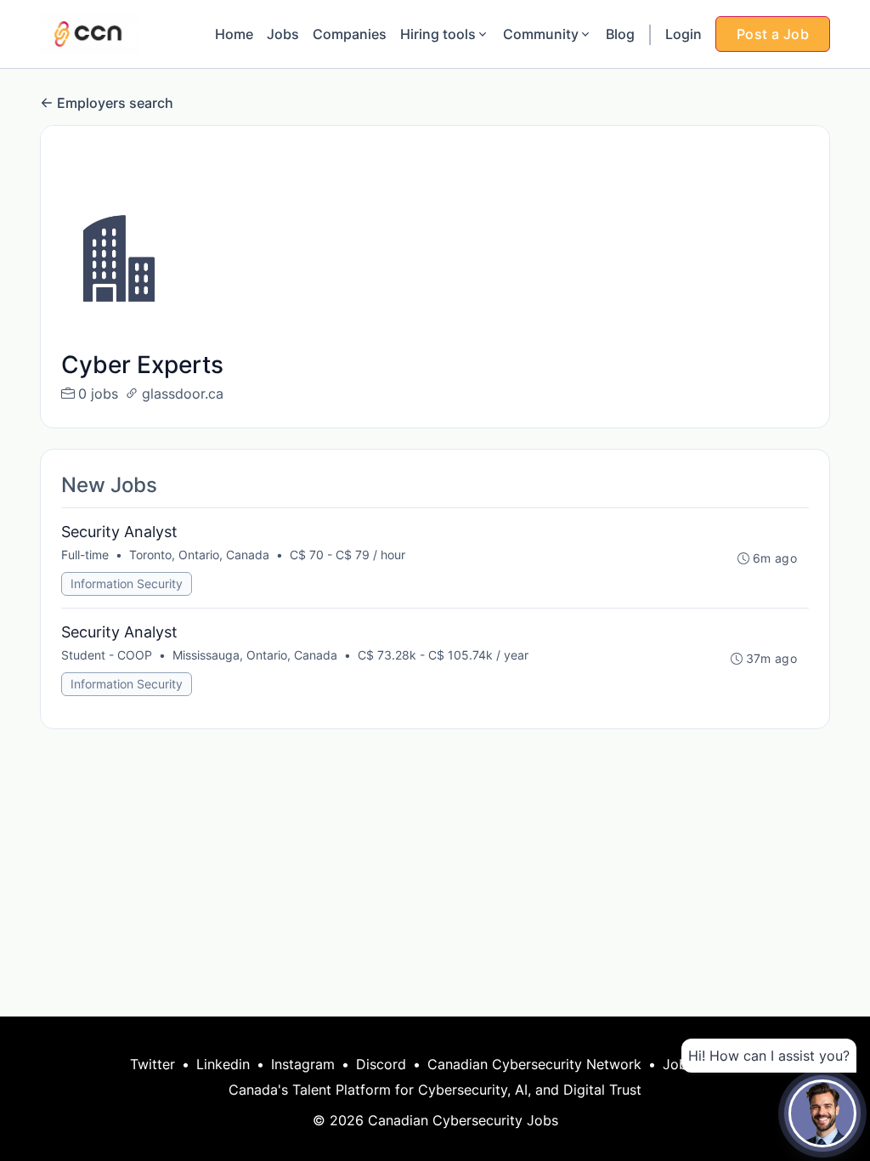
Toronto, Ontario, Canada (199, 554)
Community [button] (541, 33)
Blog (620, 33)
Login (683, 33)
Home (234, 33)
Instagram (303, 1064)
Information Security (127, 583)
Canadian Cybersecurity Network (534, 1064)
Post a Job (773, 33)
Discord (381, 1064)
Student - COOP (106, 655)
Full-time (85, 554)
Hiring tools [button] (438, 33)
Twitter (152, 1064)
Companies (350, 33)
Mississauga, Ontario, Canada (254, 655)
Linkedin (223, 1064)
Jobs (283, 33)
